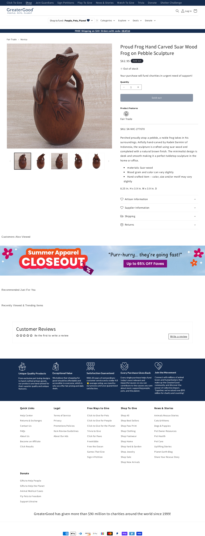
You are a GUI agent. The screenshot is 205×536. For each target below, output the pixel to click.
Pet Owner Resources (165, 430)
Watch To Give (125, 2)
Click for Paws (94, 436)
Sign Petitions (65, 2)
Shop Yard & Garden (131, 446)
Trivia (141, 2)
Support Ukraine (29, 501)
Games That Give (96, 451)
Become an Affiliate (30, 441)
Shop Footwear (129, 436)
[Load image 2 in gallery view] (41, 161)
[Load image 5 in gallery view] (96, 161)
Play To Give (85, 2)
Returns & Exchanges (31, 420)
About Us (24, 436)
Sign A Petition (95, 456)
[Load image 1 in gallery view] (22, 161)
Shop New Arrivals (130, 461)
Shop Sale (126, 456)
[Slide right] (109, 161)
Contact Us (26, 425)
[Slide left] (10, 161)
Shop (29, 2)
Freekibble (93, 441)
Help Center (26, 415)
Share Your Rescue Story (166, 456)
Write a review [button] (178, 336)
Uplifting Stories (162, 446)
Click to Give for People (99, 420)
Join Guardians (45, 2)
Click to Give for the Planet (101, 425)
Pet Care (158, 441)
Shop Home (127, 441)
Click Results (27, 446)
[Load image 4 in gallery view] (77, 161)
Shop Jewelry (128, 451)
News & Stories (105, 2)
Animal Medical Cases (31, 490)
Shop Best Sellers (130, 420)
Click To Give (14, 2)
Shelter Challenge (171, 2)
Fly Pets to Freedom (30, 496)
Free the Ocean (95, 446)
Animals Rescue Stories (166, 415)
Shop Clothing (128, 430)
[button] (177, 11)
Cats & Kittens (161, 420)
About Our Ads (61, 436)
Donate (152, 2)
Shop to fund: (68, 20)
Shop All (125, 415)
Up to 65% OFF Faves (145, 263)
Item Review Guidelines (66, 430)
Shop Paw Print (129, 425)
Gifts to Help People (30, 480)
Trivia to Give (94, 430)
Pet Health (160, 436)
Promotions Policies (64, 425)
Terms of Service (62, 415)
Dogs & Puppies (162, 425)
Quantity (124, 81)
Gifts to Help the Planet (32, 485)
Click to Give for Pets (98, 415)
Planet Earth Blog (163, 451)
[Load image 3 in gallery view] (59, 161)
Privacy (58, 420)
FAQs (22, 430)
